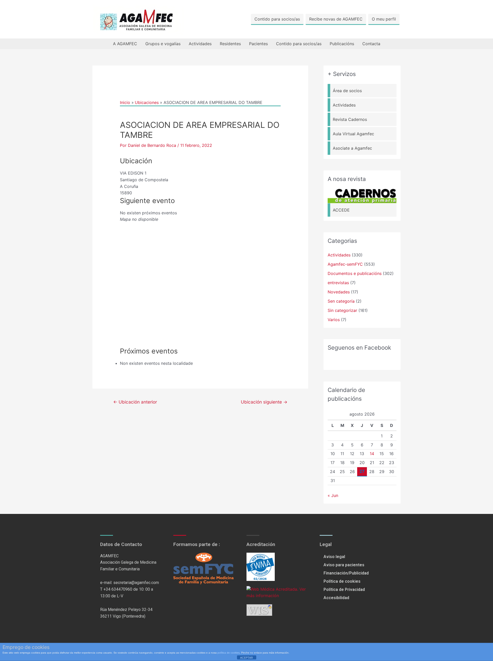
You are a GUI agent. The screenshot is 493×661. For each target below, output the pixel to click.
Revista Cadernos (350, 119)
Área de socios (347, 90)
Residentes (230, 43)
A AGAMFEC (125, 43)
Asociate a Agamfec (352, 148)
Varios (334, 319)
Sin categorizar (342, 310)
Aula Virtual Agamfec (353, 133)
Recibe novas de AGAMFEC (336, 19)
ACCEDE (341, 210)
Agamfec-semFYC (345, 264)
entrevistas (338, 282)
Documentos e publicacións (355, 273)
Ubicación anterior (135, 402)
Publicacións (342, 43)
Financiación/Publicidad (346, 573)
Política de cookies (342, 581)
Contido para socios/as (277, 19)
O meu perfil (384, 19)
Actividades (200, 43)
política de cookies (228, 652)
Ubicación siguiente (264, 402)
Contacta (371, 43)
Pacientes (258, 43)
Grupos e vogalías (163, 43)
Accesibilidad (336, 597)
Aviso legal (334, 556)
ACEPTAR (246, 657)
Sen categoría (341, 301)
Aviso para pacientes (344, 564)
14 (372, 453)
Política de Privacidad (344, 589)
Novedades (339, 291)
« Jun (333, 495)
